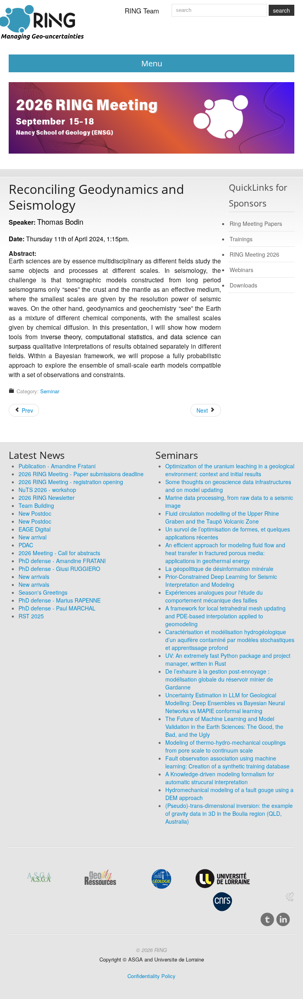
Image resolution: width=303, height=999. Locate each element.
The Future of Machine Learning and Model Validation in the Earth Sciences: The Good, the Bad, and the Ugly (224, 726)
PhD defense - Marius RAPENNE (60, 600)
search (281, 10)
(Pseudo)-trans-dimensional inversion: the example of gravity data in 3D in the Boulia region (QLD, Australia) (229, 813)
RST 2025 (31, 616)
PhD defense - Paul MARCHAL (57, 608)
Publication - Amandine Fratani (57, 466)
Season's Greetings (43, 592)
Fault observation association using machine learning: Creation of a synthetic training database (227, 762)
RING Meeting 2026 (254, 254)
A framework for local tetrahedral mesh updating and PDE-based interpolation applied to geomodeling (225, 616)
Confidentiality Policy (151, 976)
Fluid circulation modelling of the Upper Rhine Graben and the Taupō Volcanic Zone (222, 517)
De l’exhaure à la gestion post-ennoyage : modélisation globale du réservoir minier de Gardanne (219, 679)
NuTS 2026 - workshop (47, 490)
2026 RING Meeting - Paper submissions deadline (81, 474)
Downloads (243, 285)
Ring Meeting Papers (256, 223)
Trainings (241, 239)
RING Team (142, 10)
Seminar (49, 391)
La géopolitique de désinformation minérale (219, 569)
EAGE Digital (34, 529)
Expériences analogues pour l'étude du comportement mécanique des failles (214, 596)
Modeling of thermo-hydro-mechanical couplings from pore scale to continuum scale (225, 746)
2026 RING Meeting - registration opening (71, 482)
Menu (151, 63)
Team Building (36, 505)
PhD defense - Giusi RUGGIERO (59, 569)
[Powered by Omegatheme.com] (289, 896)
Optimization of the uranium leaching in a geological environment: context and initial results (229, 470)
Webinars (241, 270)
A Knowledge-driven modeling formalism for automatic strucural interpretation (219, 778)
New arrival (33, 537)
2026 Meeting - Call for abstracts (59, 553)
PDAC (26, 545)
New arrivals (34, 576)
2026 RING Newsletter (47, 497)
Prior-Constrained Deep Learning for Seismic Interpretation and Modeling (221, 580)
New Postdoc (35, 513)
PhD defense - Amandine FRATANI (62, 561)
